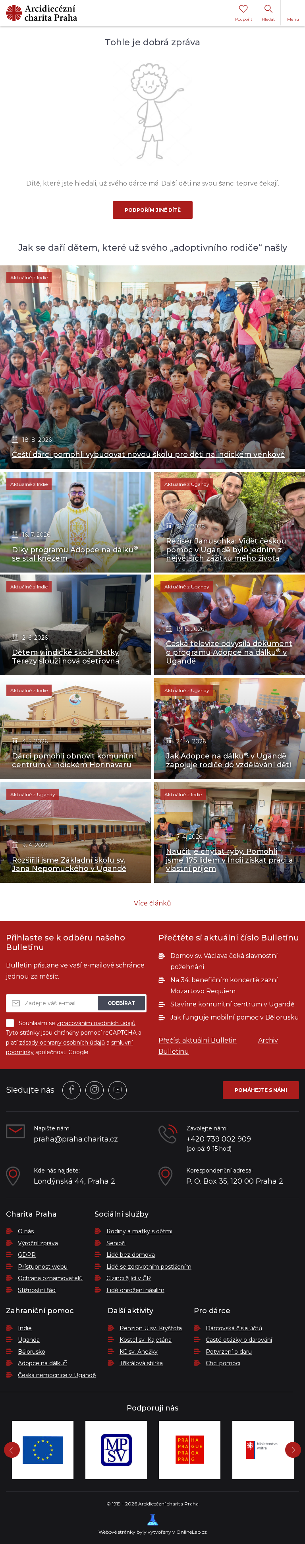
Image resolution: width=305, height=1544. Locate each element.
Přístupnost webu (43, 1266)
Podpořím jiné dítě (153, 210)
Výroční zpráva (38, 1243)
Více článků (152, 903)
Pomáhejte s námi (261, 1090)
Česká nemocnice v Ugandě (57, 1375)
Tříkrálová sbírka (141, 1363)
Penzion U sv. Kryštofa (151, 1328)
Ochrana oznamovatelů (50, 1278)
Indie (25, 1328)
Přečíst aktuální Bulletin (197, 1040)
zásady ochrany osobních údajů (62, 1042)
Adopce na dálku (42, 1363)
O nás (26, 1231)
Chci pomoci (223, 1363)
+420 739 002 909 (218, 1139)
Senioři (115, 1243)
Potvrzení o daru (229, 1351)
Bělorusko (31, 1351)
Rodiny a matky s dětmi (139, 1231)
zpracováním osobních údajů (96, 1023)
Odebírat (121, 1003)
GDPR (27, 1254)
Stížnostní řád (37, 1290)
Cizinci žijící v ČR (128, 1278)
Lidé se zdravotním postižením (148, 1266)
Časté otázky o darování (239, 1339)
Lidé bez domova (130, 1254)
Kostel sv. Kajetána (146, 1339)
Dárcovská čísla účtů (234, 1328)
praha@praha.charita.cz (76, 1139)
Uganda (29, 1339)
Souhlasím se (77, 1023)
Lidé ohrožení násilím (135, 1290)
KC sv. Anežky (139, 1351)
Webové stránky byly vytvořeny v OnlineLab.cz (152, 1532)
